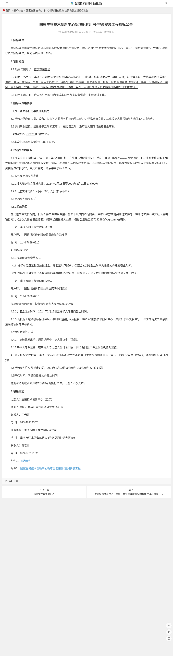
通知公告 (18, 10)
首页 (8, 10)
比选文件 (25, 460)
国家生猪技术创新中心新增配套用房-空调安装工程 (50, 468)
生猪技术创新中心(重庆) (88, 3)
